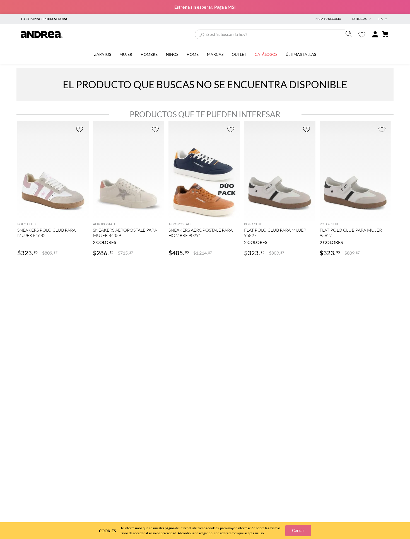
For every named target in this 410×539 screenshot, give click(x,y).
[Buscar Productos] (350, 34)
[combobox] (275, 34)
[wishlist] (361, 34)
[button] (53, 213)
